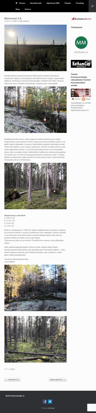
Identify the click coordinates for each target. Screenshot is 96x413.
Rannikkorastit (35, 3)
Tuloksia (67, 3)
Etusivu (22, 3)
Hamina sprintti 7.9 (57, 379)
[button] (92, 6)
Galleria (28, 9)
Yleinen (12, 369)
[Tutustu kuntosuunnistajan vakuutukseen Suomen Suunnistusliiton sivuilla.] (81, 100)
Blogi (18, 9)
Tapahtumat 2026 (52, 3)
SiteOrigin (51, 408)
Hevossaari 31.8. (12, 379)
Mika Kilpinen (24, 21)
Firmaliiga (80, 3)
